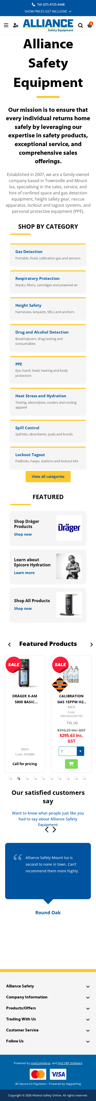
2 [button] (18, 778)
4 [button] (34, 778)
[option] (25, 714)
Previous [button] (7, 644)
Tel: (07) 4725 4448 (50, 4)
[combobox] (21, 751)
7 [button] (59, 778)
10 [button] (84, 778)
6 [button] (51, 778)
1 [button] (10, 778)
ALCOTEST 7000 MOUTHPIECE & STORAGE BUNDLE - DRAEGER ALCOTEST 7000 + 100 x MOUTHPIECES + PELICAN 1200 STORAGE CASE (71, 699)
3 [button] (26, 778)
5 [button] (43, 778)
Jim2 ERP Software (70, 1063)
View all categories (48, 476)
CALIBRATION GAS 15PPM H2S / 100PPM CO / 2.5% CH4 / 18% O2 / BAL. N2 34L (24, 699)
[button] (33, 751)
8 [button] (67, 778)
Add (24, 764)
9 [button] (75, 778)
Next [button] (89, 644)
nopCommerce (40, 1063)
